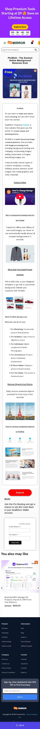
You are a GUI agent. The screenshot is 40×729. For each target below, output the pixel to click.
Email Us (24, 672)
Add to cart (34, 579)
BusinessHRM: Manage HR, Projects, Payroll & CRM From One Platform (18, 600)
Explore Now (20, 27)
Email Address (15, 526)
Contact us (5, 664)
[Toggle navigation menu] (4, 42)
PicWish (26, 125)
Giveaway (5, 633)
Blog (22, 633)
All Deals (5, 628)
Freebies (5, 637)
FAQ (22, 628)
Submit (20, 697)
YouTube (24, 668)
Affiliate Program (26, 646)
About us (5, 659)
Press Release (26, 642)
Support (23, 637)
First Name (13, 534)
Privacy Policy (6, 668)
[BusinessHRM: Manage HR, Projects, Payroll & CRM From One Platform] (34, 573)
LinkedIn (24, 659)
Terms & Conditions (8, 672)
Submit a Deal (6, 646)
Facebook (24, 664)
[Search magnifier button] (36, 50)
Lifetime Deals (6, 642)
